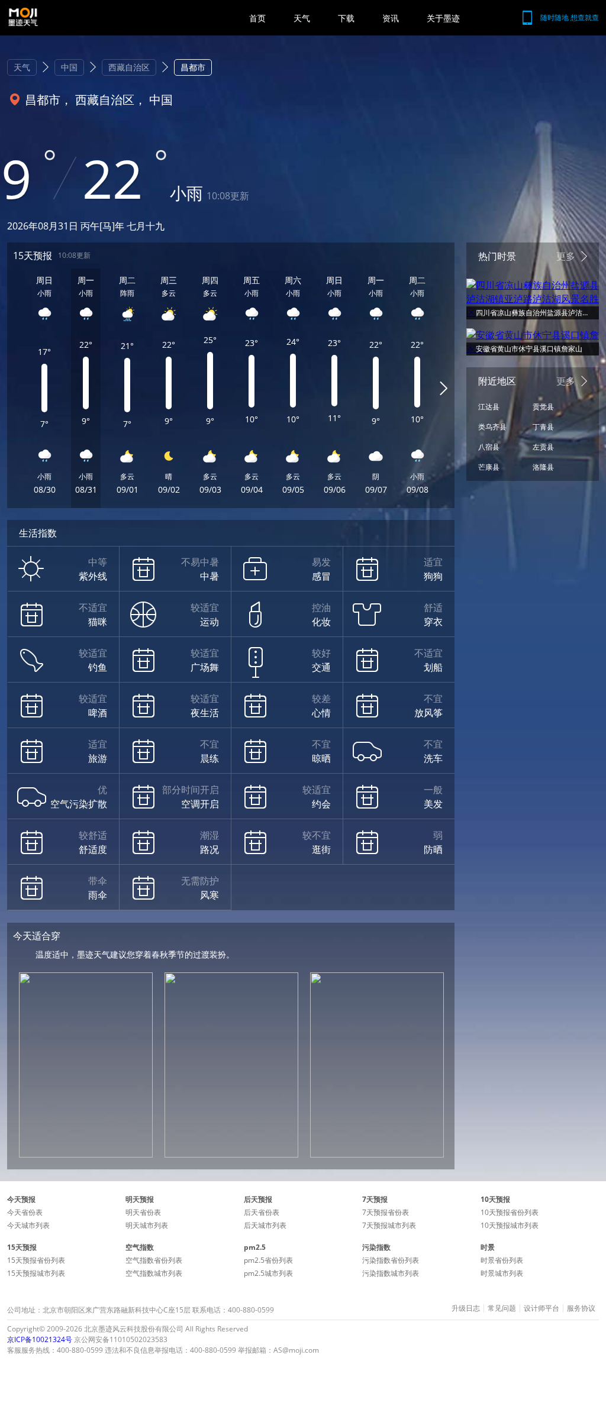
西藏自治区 (129, 67)
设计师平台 (541, 1308)
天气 (302, 18)
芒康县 (488, 467)
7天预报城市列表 (389, 1225)
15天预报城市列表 (36, 1273)
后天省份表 (261, 1212)
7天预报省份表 (385, 1212)
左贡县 (543, 447)
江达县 (488, 407)
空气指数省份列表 (153, 1260)
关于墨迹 (443, 18)
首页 (257, 18)
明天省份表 (143, 1212)
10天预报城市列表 (510, 1225)
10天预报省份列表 (510, 1212)
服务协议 (581, 1308)
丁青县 (543, 427)
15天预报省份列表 (36, 1260)
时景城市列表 (502, 1273)
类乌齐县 (492, 427)
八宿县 (488, 447)
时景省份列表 (502, 1260)
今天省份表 (25, 1212)
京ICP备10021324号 (39, 1339)
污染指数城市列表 (390, 1273)
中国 (69, 67)
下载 (346, 18)
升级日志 (466, 1308)
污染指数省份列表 (390, 1260)
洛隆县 (543, 467)
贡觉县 (543, 407)
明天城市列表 (146, 1225)
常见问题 (502, 1308)
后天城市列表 (265, 1225)
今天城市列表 (28, 1225)
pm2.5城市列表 (268, 1273)
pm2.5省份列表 (268, 1260)
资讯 (390, 18)
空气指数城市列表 (153, 1273)
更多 (565, 256)
